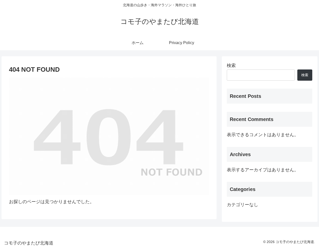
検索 (231, 65)
